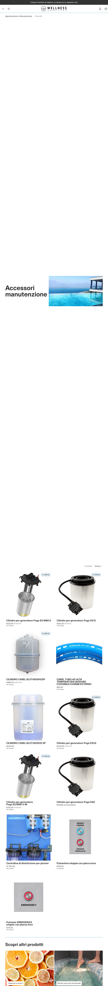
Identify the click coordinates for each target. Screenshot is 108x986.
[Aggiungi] (47, 613)
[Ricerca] (9, 9)
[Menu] (3, 9)
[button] (99, 566)
